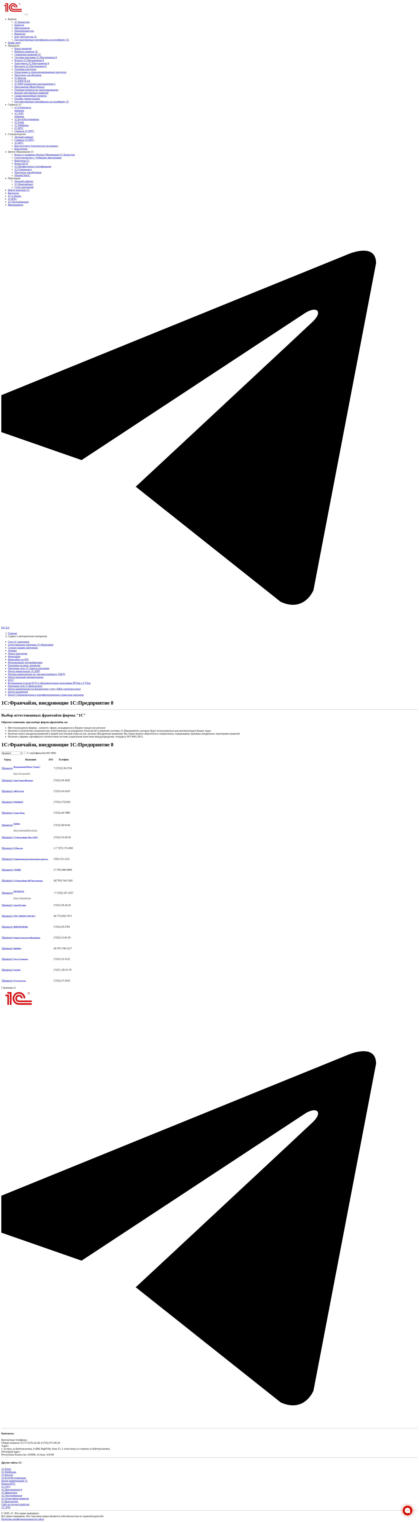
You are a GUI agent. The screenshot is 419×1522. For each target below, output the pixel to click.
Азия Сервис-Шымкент (23, 780)
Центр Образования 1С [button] (21, 151)
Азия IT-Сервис (20, 905)
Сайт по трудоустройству (15, 1504)
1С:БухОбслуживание (26, 119)
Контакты (13, 193)
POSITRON (18, 802)
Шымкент (7, 768)
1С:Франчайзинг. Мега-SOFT (26, 837)
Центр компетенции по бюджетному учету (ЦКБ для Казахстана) (44, 689)
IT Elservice (18, 848)
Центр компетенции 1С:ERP (24, 671)
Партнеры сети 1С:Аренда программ (28, 668)
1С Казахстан (21, 22)
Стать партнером (23, 187)
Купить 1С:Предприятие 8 (29, 60)
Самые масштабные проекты (30, 95)
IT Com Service (20, 981)
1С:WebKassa (8, 1472)
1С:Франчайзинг (23, 184)
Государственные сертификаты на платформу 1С (41, 39)
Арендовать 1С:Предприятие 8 (31, 63)
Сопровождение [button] (17, 134)
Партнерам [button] (14, 178)
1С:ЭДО (19, 115)
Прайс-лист (14, 42)
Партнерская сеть (24, 30)
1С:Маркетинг (9, 1492)
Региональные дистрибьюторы (25, 662)
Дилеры (12, 650)
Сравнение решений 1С (27, 54)
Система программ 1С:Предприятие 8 (35, 57)
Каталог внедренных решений (31, 92)
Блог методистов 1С (25, 36)
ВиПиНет (17, 948)
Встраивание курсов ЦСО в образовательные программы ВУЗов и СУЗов (49, 683)
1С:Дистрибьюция (18, 201)
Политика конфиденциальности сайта (22, 1519)
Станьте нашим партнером (23, 647)
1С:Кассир (20, 78)
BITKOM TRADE (21, 927)
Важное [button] (12, 19)
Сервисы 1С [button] (15, 104)
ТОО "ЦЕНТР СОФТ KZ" (25, 916)
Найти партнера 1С (19, 190)
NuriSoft (17, 970)
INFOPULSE (19, 891)
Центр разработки (18, 691)
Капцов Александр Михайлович (27, 938)
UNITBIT (17, 870)
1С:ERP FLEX (22, 81)
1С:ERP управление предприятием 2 (34, 84)
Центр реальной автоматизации (25, 677)
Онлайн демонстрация (27, 98)
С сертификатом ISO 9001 (41, 753)
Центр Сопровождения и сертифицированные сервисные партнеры (46, 694)
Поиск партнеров (17, 653)
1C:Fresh (19, 122)
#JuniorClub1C (22, 175)
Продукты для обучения (27, 75)
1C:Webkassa (21, 125)
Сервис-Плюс (19, 813)
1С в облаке (14, 196)
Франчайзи (14, 656)
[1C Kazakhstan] (13, 13)
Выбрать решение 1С (26, 51)
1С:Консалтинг (9, 1501)
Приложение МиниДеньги (29, 86)
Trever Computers (21, 959)
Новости (19, 25)
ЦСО (11, 680)
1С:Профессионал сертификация (32, 166)
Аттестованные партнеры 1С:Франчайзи (30, 644)
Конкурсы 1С (21, 160)
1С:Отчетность (22, 109)
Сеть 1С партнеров (18, 641)
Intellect (17, 824)
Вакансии (19, 33)
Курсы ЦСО (21, 163)
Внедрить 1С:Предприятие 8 (30, 66)
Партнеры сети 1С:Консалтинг (25, 686)
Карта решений (23, 48)
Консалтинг (21, 148)
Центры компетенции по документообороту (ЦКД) (36, 674)
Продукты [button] (13, 45)
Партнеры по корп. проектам (24, 665)
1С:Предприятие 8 (11, 1489)
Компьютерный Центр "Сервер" (27, 767)
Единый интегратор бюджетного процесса (31, 859)
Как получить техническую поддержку (36, 145)
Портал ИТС (8, 1483)
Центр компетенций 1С (14, 1480)
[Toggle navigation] (26, 14)
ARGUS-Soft (19, 791)
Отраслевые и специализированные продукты (40, 72)
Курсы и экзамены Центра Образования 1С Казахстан (44, 154)
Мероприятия (22, 28)
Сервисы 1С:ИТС (24, 131)
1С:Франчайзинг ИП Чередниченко (28, 881)
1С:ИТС (19, 128)
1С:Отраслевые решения (15, 1498)
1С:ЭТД (5, 1486)
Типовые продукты (25, 69)
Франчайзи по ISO (18, 659)
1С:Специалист (23, 169)
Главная (12, 633)
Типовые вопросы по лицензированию (36, 89)
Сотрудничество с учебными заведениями (38, 157)
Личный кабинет (23, 137)
